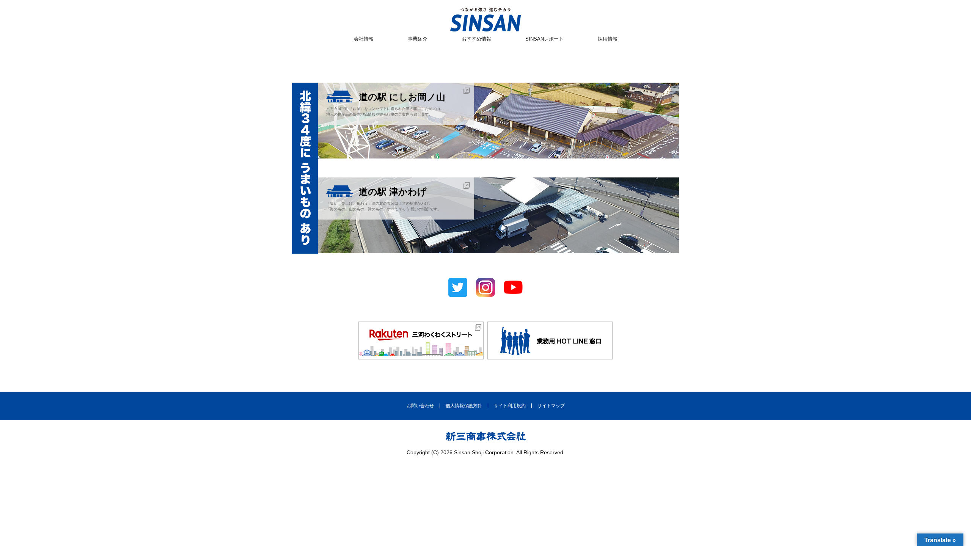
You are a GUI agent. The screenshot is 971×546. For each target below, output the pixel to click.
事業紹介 (417, 39)
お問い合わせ (420, 405)
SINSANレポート (544, 39)
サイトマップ (551, 405)
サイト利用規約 (510, 405)
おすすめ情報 (476, 39)
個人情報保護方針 (464, 405)
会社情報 (364, 39)
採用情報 (607, 39)
